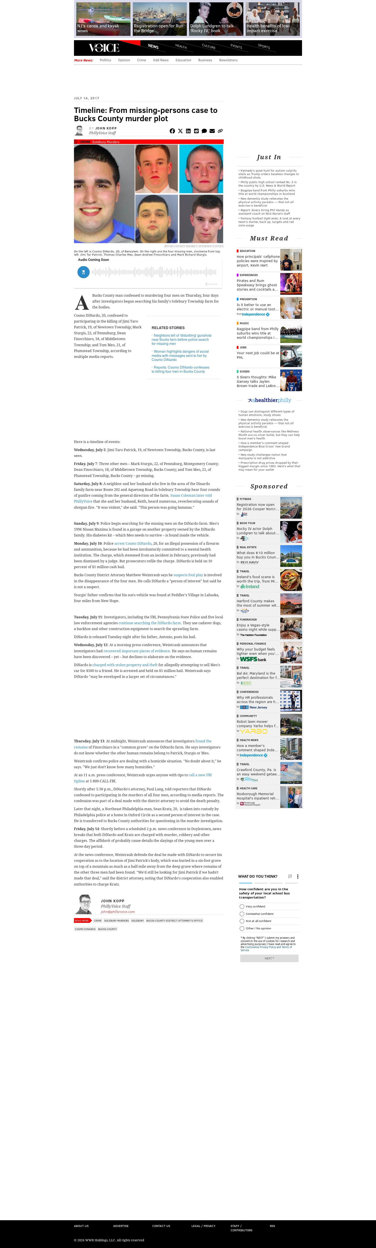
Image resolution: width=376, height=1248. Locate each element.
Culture (208, 46)
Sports (264, 46)
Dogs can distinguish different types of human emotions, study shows (266, 413)
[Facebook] (172, 131)
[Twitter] (180, 131)
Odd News (161, 60)
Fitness (245, 499)
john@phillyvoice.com (118, 911)
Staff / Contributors (241, 1228)
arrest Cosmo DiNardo (132, 543)
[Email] (212, 131)
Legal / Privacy (203, 1226)
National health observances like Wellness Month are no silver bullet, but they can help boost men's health (269, 434)
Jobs (243, 347)
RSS (272, 1226)
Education (183, 60)
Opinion (124, 60)
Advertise (121, 1226)
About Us (81, 1226)
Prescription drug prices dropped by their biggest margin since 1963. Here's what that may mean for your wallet (269, 466)
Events (236, 46)
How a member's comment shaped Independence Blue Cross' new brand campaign (264, 446)
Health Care (248, 788)
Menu (80, 48)
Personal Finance (253, 644)
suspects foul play (188, 575)
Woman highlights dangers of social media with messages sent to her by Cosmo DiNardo (180, 355)
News (153, 46)
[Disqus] (149, 1049)
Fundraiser (248, 619)
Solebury (137, 920)
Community (248, 716)
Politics (105, 60)
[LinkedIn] (188, 131)
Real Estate (248, 547)
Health (181, 46)
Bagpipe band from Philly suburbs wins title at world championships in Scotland (266, 192)
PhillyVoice (103, 47)
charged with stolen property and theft (125, 665)
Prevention (248, 299)
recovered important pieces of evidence (137, 651)
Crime (141, 60)
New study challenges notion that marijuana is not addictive (262, 456)
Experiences (249, 275)
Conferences (249, 692)
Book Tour (247, 523)
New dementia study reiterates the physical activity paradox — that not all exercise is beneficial (266, 201)
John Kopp (106, 128)
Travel (245, 571)
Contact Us (161, 1226)
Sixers (245, 371)
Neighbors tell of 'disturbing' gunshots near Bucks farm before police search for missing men (182, 339)
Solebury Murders (105, 141)
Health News (249, 740)
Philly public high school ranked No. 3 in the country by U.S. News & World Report (267, 183)
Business (205, 60)
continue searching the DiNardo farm (150, 623)
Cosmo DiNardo (85, 929)
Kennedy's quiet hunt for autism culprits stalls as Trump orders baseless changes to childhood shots (268, 173)
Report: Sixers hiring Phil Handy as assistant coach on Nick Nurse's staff (264, 211)
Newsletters (228, 60)
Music (244, 323)
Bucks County (107, 929)
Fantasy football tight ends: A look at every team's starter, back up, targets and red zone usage (269, 221)
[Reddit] (196, 131)
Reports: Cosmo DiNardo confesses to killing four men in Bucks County (180, 369)
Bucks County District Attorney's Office (174, 920)
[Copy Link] (220, 131)
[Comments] (204, 131)
